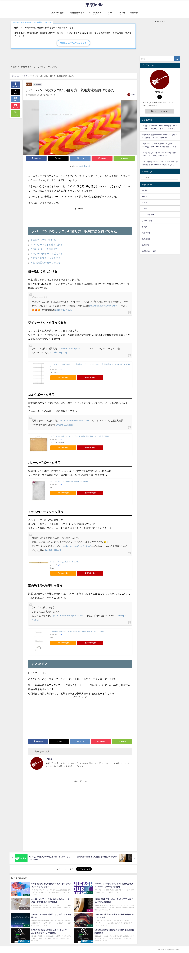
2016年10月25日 (64, 425)
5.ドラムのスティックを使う (45, 258)
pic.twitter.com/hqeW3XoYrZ (72, 348)
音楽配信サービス (149, 251)
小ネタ (28, 84)
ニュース (145, 208)
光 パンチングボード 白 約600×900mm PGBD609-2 (69, 481)
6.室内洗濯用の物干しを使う (45, 262)
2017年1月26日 (53, 550)
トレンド (145, 202)
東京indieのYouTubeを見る (73, 43)
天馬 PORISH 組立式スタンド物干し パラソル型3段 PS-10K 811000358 (76, 631)
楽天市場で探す (90, 377)
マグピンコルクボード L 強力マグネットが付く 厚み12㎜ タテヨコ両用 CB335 (79, 436)
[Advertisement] (80, 216)
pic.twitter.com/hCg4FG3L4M (68, 616)
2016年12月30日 (64, 310)
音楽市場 (145, 245)
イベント (145, 196)
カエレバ (60, 369)
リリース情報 (147, 221)
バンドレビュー (148, 214)
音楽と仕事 (146, 239)
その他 (144, 190)
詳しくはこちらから (159, 111)
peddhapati (85, 166)
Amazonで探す (63, 377)
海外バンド (146, 233)
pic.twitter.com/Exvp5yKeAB (77, 546)
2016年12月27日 (58, 352)
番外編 (38, 84)
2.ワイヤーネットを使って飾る (47, 244)
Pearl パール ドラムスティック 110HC (64, 562)
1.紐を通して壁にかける (43, 240)
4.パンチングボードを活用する (47, 253)
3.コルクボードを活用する (44, 249)
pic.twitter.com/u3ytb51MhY (103, 306)
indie (133, 95)
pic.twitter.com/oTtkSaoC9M (74, 420)
